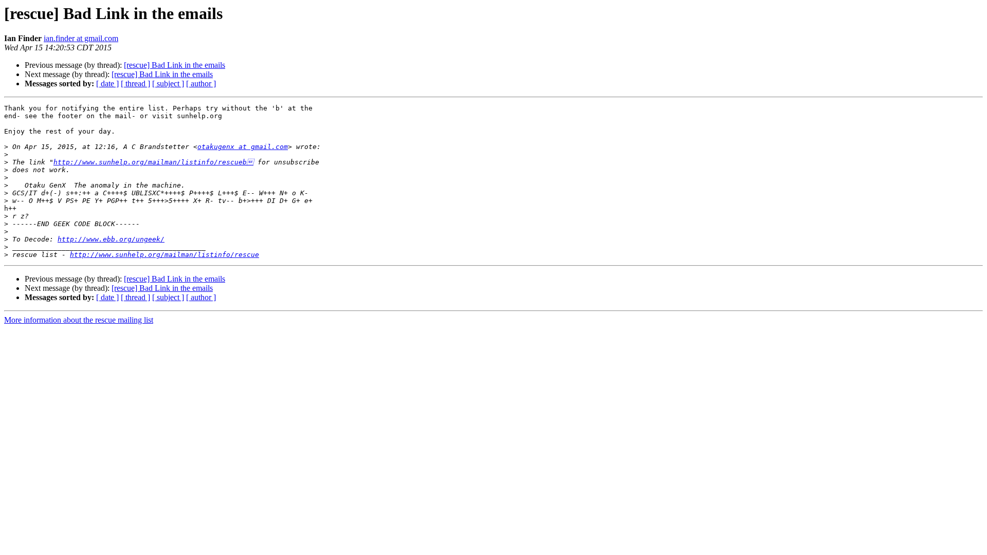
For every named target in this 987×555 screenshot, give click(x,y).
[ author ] (201, 83)
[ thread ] (135, 83)
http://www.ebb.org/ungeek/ (111, 239)
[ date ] (107, 83)
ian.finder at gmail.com (81, 38)
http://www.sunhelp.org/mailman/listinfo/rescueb (153, 162)
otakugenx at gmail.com (242, 147)
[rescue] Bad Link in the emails (174, 65)
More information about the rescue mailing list (78, 320)
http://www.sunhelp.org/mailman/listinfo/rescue (164, 254)
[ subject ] (168, 83)
